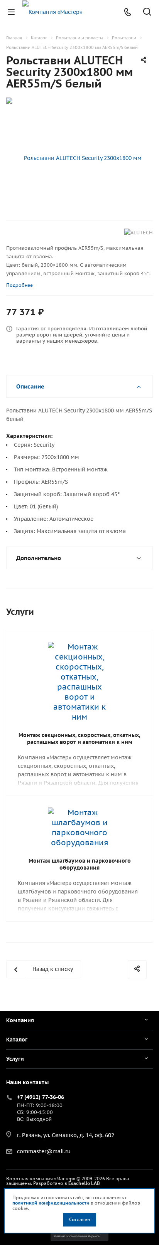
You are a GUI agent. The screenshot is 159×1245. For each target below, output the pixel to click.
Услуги (15, 1058)
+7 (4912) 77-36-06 (40, 1097)
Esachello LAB (84, 1183)
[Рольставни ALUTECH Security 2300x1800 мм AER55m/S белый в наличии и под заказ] (79, 158)
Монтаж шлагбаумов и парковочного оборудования (80, 864)
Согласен (79, 1219)
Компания (20, 1020)
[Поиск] (147, 12)
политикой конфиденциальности (51, 1203)
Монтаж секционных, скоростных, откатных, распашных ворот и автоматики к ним (79, 738)
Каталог (16, 1039)
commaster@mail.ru (44, 1151)
